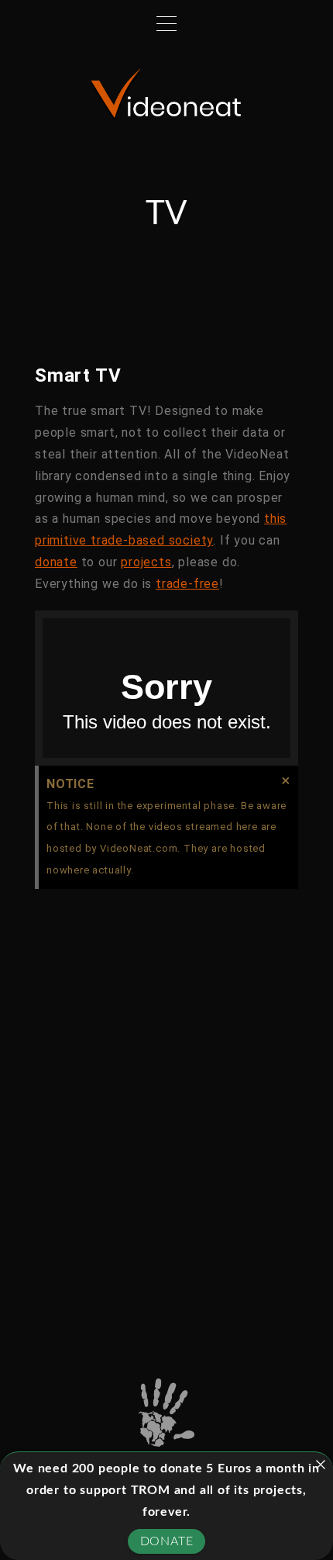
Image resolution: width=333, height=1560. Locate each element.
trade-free (187, 583)
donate (56, 562)
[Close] (320, 1464)
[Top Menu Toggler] (166, 23)
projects (146, 562)
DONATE (167, 1541)
